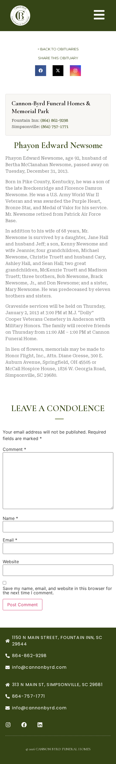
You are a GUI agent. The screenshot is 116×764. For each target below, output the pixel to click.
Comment (14, 449)
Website (11, 561)
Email (10, 540)
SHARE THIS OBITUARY (58, 58)
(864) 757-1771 (55, 126)
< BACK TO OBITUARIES (58, 49)
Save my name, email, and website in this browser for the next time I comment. (57, 590)
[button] (40, 70)
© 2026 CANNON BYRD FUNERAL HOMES (58, 749)
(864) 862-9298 (54, 120)
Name (10, 518)
